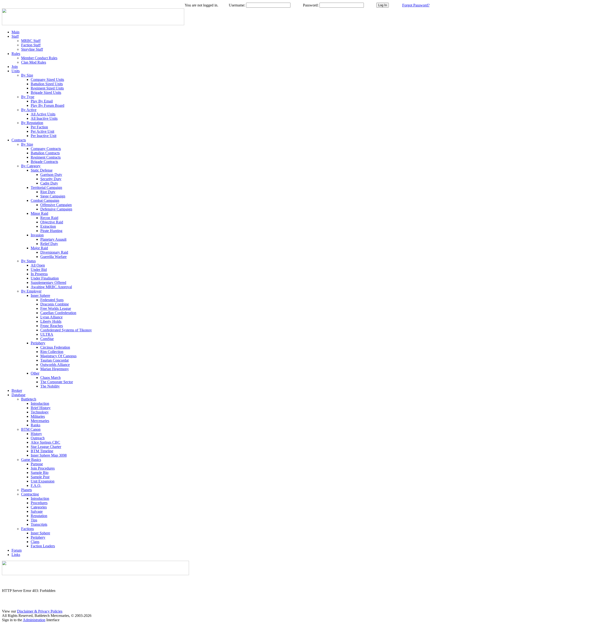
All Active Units (43, 114)
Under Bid (39, 270)
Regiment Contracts (46, 157)
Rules (16, 54)
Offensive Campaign (56, 205)
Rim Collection (51, 352)
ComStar (47, 339)
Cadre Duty (49, 183)
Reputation (39, 516)
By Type (27, 97)
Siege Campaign (52, 196)
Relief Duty (49, 244)
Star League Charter (46, 447)
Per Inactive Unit (43, 136)
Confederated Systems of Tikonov (66, 330)
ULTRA (46, 334)
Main (15, 32)
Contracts (19, 140)
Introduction (40, 403)
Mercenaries (40, 421)
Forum (17, 550)
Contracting (30, 494)
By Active (28, 110)
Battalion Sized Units (47, 84)
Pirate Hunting (51, 231)
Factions (27, 529)
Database (18, 395)
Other (35, 373)
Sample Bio (39, 473)
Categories (39, 507)
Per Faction (39, 127)
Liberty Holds (50, 321)
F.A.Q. (36, 485)
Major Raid (39, 248)
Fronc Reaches (51, 326)
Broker (17, 390)
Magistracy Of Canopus (58, 356)
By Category (31, 166)
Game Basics (31, 460)
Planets (26, 490)
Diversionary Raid (54, 252)
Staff (15, 36)
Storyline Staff (32, 49)
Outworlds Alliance (55, 365)
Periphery (38, 343)
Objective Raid (51, 222)
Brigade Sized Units (46, 92)
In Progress (39, 274)
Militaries (38, 416)
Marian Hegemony (54, 369)
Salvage (37, 511)
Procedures (39, 503)
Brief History (41, 408)
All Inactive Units (44, 118)
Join (15, 67)
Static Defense (42, 170)
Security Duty (50, 179)
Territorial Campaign (46, 187)
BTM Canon (31, 429)
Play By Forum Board (47, 105)
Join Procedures (43, 468)
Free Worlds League (55, 308)
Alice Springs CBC (45, 442)
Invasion (37, 235)
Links (16, 555)
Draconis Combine (54, 304)
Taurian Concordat (54, 360)
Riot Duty (47, 192)
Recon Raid (49, 218)
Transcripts (39, 524)
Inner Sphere (40, 295)
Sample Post (40, 477)
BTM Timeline (42, 451)
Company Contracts (46, 149)
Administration (34, 620)
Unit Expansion (42, 481)
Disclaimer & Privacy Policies (39, 611)
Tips (34, 520)
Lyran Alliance (51, 317)
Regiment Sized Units (47, 88)
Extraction (48, 226)
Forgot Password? (416, 5)
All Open (38, 265)
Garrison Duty (51, 175)
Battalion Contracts (45, 153)
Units (16, 71)
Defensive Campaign (56, 209)
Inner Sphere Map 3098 (49, 455)
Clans (35, 542)
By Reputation (32, 123)
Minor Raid (39, 213)
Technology (40, 412)
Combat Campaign (45, 200)
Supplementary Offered (48, 282)
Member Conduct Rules (39, 58)
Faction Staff (31, 45)
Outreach (38, 438)
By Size (27, 75)
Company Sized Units (47, 80)
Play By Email (42, 101)
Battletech (28, 399)
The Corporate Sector (56, 382)
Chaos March (50, 378)
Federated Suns (52, 300)
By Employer (31, 291)
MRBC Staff (31, 41)
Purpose (37, 464)
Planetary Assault (53, 239)
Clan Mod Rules (33, 62)
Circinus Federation (55, 347)
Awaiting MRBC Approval (51, 287)
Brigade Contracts (44, 162)
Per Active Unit (42, 131)
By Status (28, 261)
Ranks (35, 425)
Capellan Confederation (58, 313)
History (36, 434)
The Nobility (50, 386)
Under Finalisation (45, 278)
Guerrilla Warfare (53, 257)
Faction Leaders (43, 546)
